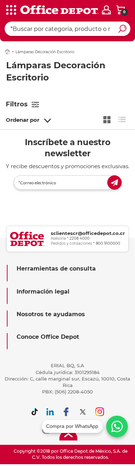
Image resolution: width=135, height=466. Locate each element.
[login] (106, 9)
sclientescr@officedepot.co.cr (88, 233)
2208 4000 (79, 238)
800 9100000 (108, 243)
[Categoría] (11, 10)
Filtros (17, 104)
